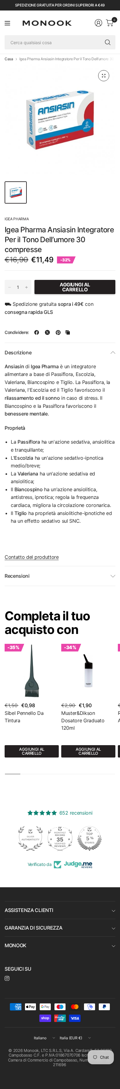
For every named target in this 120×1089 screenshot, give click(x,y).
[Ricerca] (107, 42)
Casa (9, 59)
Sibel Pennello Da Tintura (24, 717)
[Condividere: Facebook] (37, 332)
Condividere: (17, 332)
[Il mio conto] (98, 22)
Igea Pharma (17, 219)
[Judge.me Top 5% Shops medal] (60, 838)
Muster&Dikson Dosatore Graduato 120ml (83, 720)
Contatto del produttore (32, 557)
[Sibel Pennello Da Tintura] (32, 671)
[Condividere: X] (47, 332)
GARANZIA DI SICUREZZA (33, 928)
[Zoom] (103, 75)
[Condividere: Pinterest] (58, 332)
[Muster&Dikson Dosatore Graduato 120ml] (88, 671)
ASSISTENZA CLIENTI (29, 910)
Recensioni (17, 576)
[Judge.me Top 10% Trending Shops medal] (89, 838)
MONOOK (15, 945)
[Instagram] (7, 978)
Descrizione (18, 352)
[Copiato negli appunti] (68, 332)
